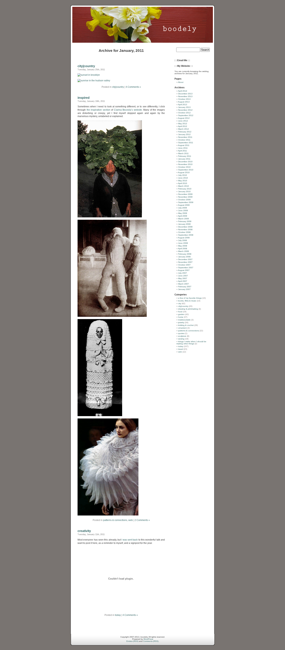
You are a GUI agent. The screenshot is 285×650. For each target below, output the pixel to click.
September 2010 (185, 170)
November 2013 (185, 96)
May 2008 (182, 246)
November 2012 (185, 110)
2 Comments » (142, 520)
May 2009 (182, 213)
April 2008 (182, 248)
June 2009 (183, 210)
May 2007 (182, 278)
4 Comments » (133, 87)
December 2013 (185, 94)
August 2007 (184, 270)
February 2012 (184, 132)
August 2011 (183, 145)
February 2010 (184, 189)
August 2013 (184, 102)
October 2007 (184, 265)
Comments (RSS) (150, 641)
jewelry (181, 322)
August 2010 (184, 172)
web (130, 520)
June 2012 (183, 121)
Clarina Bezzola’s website (128, 109)
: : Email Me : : (182, 60)
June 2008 (183, 243)
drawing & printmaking (188, 309)
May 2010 (182, 181)
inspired (84, 97)
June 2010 (183, 178)
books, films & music (187, 301)
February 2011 (184, 156)
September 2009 (185, 202)
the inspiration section (98, 109)
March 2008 (183, 251)
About (180, 82)
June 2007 (183, 276)
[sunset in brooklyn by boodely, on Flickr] (89, 75)
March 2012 (183, 129)
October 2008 (184, 232)
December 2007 (185, 259)
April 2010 (182, 183)
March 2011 (183, 153)
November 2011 (185, 137)
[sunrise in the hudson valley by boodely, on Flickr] (94, 80)
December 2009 (185, 194)
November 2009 (185, 197)
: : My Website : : (183, 66)
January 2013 (184, 107)
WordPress (148, 639)
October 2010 (184, 167)
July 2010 (182, 175)
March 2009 (183, 219)
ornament (182, 328)
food (180, 312)
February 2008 (184, 254)
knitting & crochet (186, 325)
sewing (181, 339)
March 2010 (183, 186)
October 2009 (184, 200)
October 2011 (184, 140)
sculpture (182, 336)
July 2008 (182, 240)
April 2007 (182, 281)
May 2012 (182, 123)
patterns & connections (115, 520)
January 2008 (184, 257)
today (118, 615)
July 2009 (182, 208)
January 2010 (184, 191)
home (180, 317)
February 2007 (184, 287)
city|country (86, 66)
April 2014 (182, 91)
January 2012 (184, 134)
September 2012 (185, 115)
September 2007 (185, 267)
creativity (84, 531)
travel (180, 349)
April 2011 (182, 151)
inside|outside (184, 320)
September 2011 (185, 142)
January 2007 (184, 289)
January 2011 (184, 159)
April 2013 (182, 104)
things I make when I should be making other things (191, 342)
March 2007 (183, 284)
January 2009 (184, 224)
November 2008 (185, 229)
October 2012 (184, 113)
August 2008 (184, 238)
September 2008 (185, 235)
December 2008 (185, 227)
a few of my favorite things (190, 298)
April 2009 (182, 216)
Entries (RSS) (132, 641)
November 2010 (185, 164)
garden (181, 314)
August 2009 (184, 205)
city (179, 303)
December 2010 (185, 162)
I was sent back (129, 539)
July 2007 (182, 273)
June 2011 (183, 148)
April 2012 (182, 126)
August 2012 (184, 118)
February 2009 (184, 221)
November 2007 (185, 262)
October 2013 (184, 99)
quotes (181, 333)
